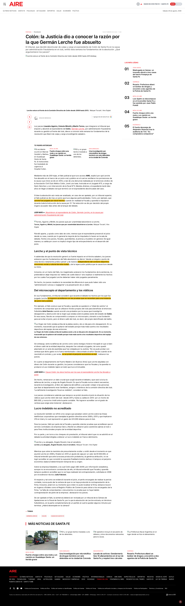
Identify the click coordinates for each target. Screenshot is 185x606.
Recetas (150, 577)
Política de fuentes (78, 588)
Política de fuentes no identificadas (61, 588)
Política (75, 11)
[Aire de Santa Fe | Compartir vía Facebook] (29, 122)
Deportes (51, 11)
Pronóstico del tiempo (135, 579)
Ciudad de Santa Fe (57, 516)
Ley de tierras (161, 579)
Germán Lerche (77, 129)
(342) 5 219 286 (124, 594)
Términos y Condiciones (156, 588)
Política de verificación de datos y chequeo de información (115, 588)
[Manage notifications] (180, 601)
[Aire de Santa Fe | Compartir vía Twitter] (29, 117)
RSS (166, 588)
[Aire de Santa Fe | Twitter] (14, 588)
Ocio (83, 579)
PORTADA (28, 32)
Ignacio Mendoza (45, 118)
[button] (4, 4)
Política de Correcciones (32, 588)
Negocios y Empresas (70, 579)
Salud (59, 11)
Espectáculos (129, 577)
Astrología (47, 579)
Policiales (31, 11)
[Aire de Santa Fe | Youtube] (21, 588)
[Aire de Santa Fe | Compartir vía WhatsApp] (29, 127)
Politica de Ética (45, 588)
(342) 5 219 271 (101, 594)
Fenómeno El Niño (117, 579)
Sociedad (91, 579)
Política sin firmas (91, 588)
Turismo (31, 579)
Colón (44, 516)
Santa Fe (21, 11)
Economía (67, 11)
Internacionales (97, 577)
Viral (39, 579)
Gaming (57, 579)
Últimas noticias (9, 11)
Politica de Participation (140, 588)
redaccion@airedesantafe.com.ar (139, 594)
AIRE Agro (118, 577)
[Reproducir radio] (138, 4)
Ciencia (109, 577)
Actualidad (41, 11)
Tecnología (21, 579)
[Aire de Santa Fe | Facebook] (10, 588)
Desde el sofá (161, 577)
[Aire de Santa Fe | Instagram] (18, 588)
